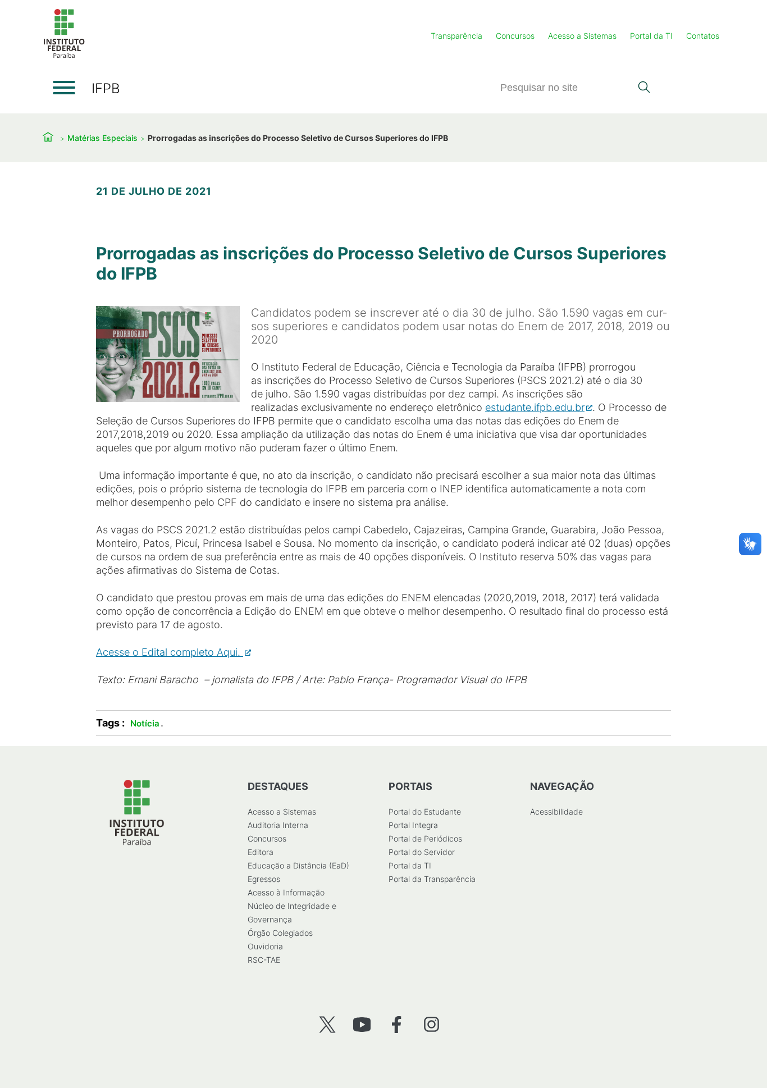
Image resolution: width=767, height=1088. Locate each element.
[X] (327, 1024)
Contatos (702, 35)
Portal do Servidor (422, 852)
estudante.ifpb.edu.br (535, 407)
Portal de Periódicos (425, 838)
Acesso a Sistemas (582, 35)
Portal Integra (413, 825)
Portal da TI (651, 35)
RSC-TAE (264, 959)
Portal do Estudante (425, 811)
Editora (260, 852)
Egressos (264, 879)
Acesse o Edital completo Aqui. (169, 652)
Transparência (456, 35)
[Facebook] (396, 1024)
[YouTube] (362, 1024)
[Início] (64, 56)
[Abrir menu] (64, 87)
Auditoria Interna (278, 825)
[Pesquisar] (644, 88)
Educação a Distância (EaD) (298, 865)
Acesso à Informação (286, 892)
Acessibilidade (556, 811)
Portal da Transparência (432, 879)
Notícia (144, 723)
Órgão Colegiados (280, 933)
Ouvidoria (265, 946)
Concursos (515, 35)
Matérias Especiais (102, 138)
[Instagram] (431, 1024)
